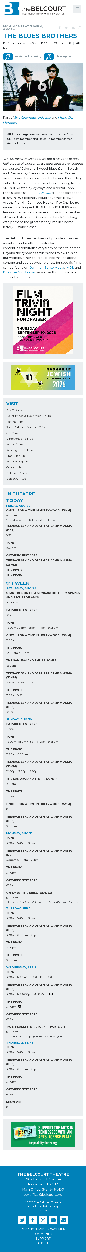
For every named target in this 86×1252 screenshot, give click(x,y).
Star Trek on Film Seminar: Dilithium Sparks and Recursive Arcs (43, 595)
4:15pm (31, 741)
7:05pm (11, 695)
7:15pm (42, 627)
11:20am (11, 754)
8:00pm (11, 809)
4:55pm (32, 627)
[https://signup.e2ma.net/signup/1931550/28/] (64, 1220)
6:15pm (10, 885)
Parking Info (14, 421)
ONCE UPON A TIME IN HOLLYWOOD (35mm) (38, 510)
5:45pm (22, 843)
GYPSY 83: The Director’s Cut (30, 892)
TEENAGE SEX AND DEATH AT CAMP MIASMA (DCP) (39, 528)
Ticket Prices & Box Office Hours (28, 415)
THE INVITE (14, 569)
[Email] (73, 28)
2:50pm (11, 682)
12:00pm (12, 652)
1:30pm (11, 665)
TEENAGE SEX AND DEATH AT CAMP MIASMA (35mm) (39, 562)
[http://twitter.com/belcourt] (22, 1220)
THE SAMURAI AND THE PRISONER (31, 660)
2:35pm (22, 627)
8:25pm (34, 859)
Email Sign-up (15, 455)
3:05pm (23, 771)
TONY (10, 542)
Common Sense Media (46, 267)
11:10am (11, 627)
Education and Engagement (43, 1229)
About (43, 1243)
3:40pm (11, 872)
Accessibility (14, 444)
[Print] (80, 28)
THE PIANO (14, 574)
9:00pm (11, 826)
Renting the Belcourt (20, 450)
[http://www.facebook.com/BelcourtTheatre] (33, 1220)
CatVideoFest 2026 (21, 555)
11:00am (11, 729)
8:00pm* (12, 897)
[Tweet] (66, 28)
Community (43, 1234)
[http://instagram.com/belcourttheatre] (43, 1220)
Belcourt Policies (17, 473)
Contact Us (13, 467)
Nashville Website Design (43, 1206)
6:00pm (22, 859)
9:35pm (11, 535)
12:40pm (12, 771)
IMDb (69, 267)
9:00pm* (12, 515)
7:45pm (32, 682)
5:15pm (21, 682)
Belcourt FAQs (16, 478)
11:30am (11, 640)
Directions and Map (19, 438)
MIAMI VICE (14, 1102)
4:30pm (24, 652)
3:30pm (11, 859)
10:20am (12, 615)
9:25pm (22, 695)
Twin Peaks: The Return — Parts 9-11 (36, 1026)
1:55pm (21, 741)
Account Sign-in (17, 461)
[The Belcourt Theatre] (34, 8)
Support (43, 1238)
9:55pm (11, 547)
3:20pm (11, 843)
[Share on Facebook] (60, 28)
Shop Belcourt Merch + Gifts (25, 427)
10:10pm (11, 712)
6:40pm (42, 741)
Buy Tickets (14, 410)
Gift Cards (12, 433)
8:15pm (32, 843)
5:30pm (34, 771)
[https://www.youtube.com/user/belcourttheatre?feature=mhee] (53, 1220)
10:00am (12, 602)
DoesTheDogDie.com (19, 272)
